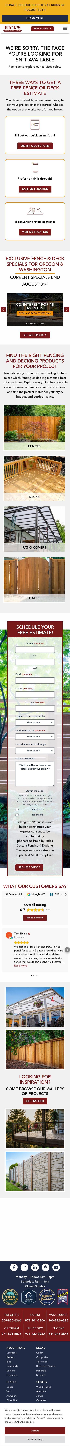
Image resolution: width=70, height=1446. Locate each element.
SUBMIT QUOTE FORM (35, 145)
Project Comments (25, 758)
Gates (34, 598)
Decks (34, 497)
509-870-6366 (11, 1320)
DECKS (40, 1347)
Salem (35, 1315)
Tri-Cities (11, 1315)
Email (23, 674)
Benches (40, 1375)
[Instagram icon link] (25, 1267)
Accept (35, 1430)
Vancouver (58, 1315)
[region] (35, 1424)
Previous (3, 309)
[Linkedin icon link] (35, 1267)
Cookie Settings (35, 1439)
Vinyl (9, 1391)
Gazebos (41, 1400)
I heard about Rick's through (30, 744)
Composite (42, 1357)
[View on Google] (9, 935)
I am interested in (30, 730)
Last (35, 668)
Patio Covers (34, 547)
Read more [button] (20, 965)
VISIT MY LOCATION (35, 232)
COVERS (41, 1382)
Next (66, 309)
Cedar (39, 1352)
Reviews (11, 1357)
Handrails (41, 1370)
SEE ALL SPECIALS (35, 335)
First (35, 655)
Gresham (11, 1328)
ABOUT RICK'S (16, 1347)
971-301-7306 (35, 1320)
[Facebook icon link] (14, 1267)
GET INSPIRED (35, 1101)
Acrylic (39, 1396)
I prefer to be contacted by (30, 716)
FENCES (11, 1382)
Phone (24, 688)
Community (12, 1366)
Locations (12, 1352)
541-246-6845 (58, 1334)
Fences (34, 446)
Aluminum (12, 1396)
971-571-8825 (11, 1334)
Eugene (58, 1328)
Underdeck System (46, 1366)
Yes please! (38, 809)
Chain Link (12, 1400)
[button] (2, 949)
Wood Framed (43, 1387)
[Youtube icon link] (56, 1267)
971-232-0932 (35, 1334)
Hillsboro (35, 1328)
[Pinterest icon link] (46, 1267)
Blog (9, 1361)
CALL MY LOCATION (35, 189)
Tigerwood (42, 1361)
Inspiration (12, 1375)
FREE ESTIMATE (42, 28)
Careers (11, 1370)
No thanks (37, 814)
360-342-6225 (58, 1320)
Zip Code (29, 702)
